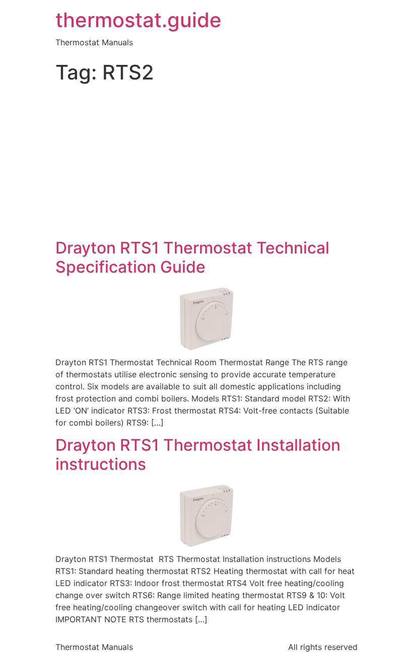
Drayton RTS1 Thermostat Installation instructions (197, 454)
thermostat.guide (138, 20)
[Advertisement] (206, 163)
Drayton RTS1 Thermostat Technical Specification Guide (192, 257)
